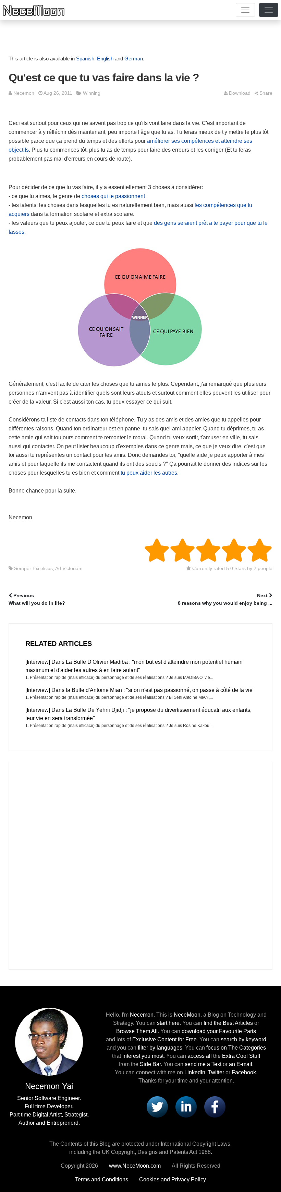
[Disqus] (140, 864)
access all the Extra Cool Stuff (223, 1056)
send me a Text (203, 1064)
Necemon (23, 93)
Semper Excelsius (33, 568)
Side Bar (150, 1064)
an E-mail (240, 1064)
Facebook (244, 1072)
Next (225, 599)
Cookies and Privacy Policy (172, 1179)
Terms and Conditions (101, 1179)
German (133, 58)
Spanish (85, 58)
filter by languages (160, 1048)
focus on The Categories (236, 1048)
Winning (91, 93)
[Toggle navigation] (245, 10)
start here (168, 1023)
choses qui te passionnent (113, 196)
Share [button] (265, 93)
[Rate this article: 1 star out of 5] (157, 550)
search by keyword (243, 1039)
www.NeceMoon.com (135, 1166)
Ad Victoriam (69, 568)
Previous (37, 599)
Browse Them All (137, 1031)
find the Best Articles (228, 1023)
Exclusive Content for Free (164, 1039)
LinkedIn (194, 1072)
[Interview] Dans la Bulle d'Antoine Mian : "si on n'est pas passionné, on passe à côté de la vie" (140, 690)
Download (240, 93)
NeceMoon (187, 1015)
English (105, 58)
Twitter (216, 1072)
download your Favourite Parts (219, 1031)
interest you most (142, 1056)
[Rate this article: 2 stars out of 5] (169, 550)
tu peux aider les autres (149, 473)
